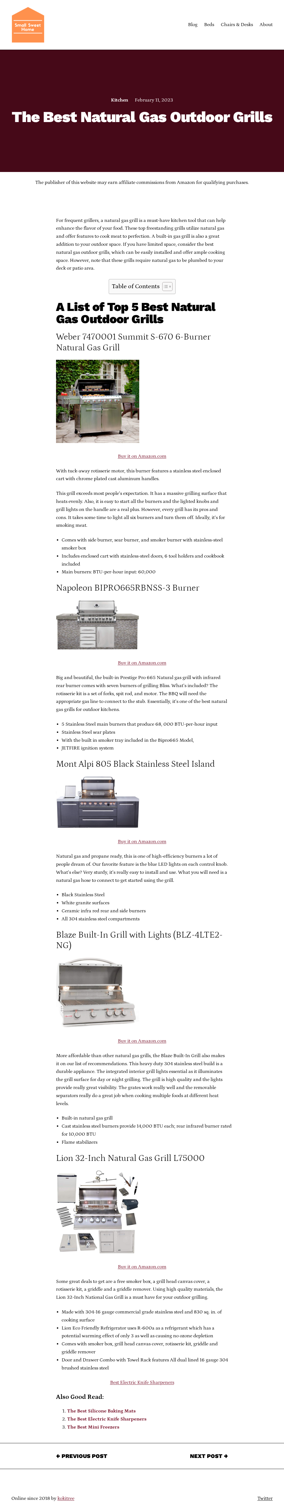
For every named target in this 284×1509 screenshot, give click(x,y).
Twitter (265, 1498)
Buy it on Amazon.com (142, 456)
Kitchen (119, 100)
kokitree (65, 1498)
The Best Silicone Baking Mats (101, 1411)
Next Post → (209, 1456)
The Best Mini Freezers (93, 1427)
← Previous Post (81, 1456)
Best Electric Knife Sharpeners (142, 1382)
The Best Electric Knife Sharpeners (106, 1419)
